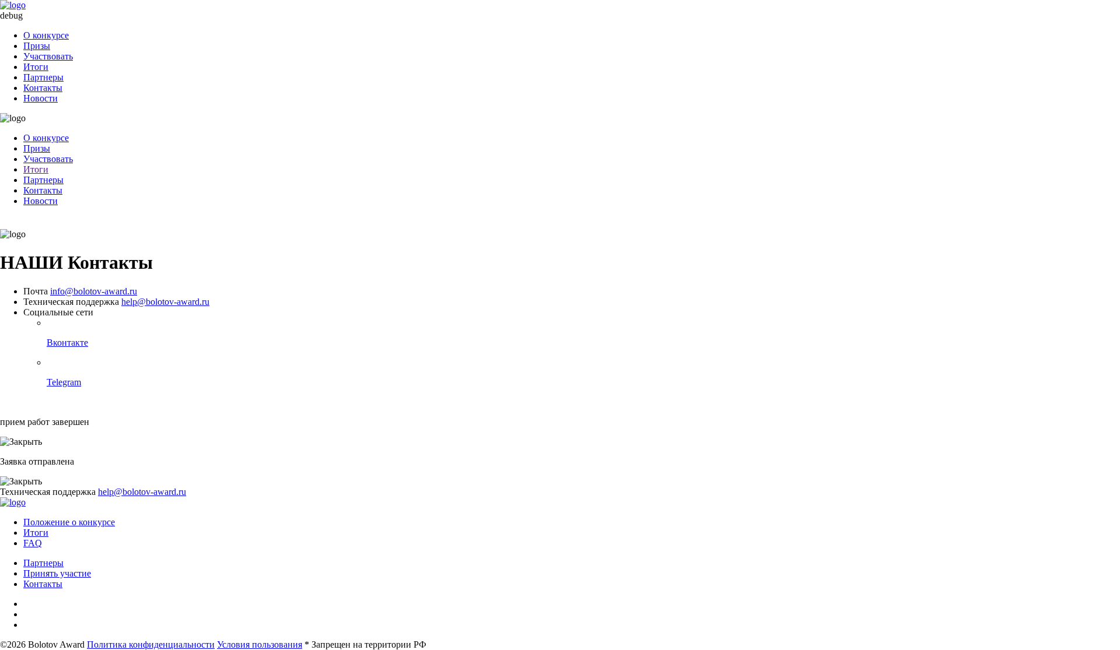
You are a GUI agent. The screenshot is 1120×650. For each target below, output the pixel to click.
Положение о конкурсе (69, 522)
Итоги (35, 67)
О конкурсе (46, 35)
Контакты (42, 88)
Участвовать (48, 56)
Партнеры (43, 77)
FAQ (32, 543)
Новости (40, 98)
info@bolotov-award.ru (93, 291)
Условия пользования (259, 644)
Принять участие (57, 573)
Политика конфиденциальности (151, 644)
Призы (36, 46)
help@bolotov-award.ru (165, 302)
